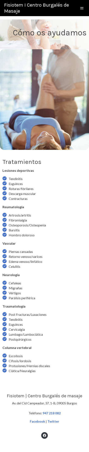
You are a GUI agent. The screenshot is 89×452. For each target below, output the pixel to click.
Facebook (37, 421)
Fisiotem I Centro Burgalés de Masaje (36, 8)
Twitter (53, 421)
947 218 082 (52, 413)
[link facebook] (44, 435)
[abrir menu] (82, 8)
